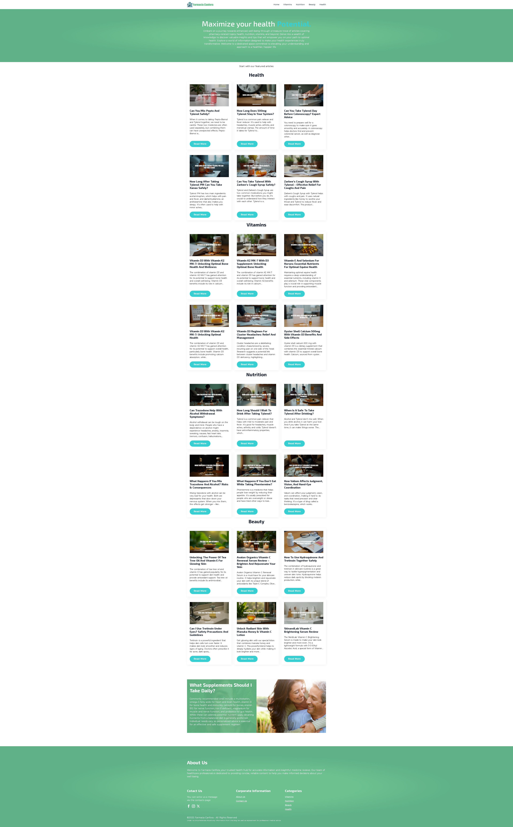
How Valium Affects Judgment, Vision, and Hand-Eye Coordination (303, 484)
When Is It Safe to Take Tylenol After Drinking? (299, 412)
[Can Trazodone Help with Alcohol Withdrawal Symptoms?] (209, 395)
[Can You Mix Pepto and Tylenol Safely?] (209, 95)
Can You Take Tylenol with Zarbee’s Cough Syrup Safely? (256, 183)
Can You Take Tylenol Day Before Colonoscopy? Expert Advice (302, 114)
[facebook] (188, 806)
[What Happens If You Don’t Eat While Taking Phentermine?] (256, 466)
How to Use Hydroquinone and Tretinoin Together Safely (303, 559)
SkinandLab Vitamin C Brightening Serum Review (301, 630)
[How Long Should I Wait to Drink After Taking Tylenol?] (256, 395)
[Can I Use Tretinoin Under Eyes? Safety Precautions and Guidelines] (209, 613)
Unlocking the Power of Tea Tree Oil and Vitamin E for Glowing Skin (208, 560)
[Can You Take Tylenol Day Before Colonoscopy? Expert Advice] (303, 95)
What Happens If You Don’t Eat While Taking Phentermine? (256, 482)
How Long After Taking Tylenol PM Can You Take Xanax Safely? (206, 184)
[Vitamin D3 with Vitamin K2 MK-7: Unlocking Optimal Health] (209, 316)
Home (276, 4)
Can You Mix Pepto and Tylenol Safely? (204, 112)
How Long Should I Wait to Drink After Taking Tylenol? (254, 412)
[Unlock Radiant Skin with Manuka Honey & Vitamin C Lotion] (256, 613)
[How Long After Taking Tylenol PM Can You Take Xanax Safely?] (209, 166)
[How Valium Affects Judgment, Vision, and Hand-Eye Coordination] (303, 466)
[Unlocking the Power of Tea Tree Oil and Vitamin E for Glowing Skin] (209, 542)
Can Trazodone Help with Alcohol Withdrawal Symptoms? (206, 413)
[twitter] (198, 806)
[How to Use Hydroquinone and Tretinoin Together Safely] (303, 542)
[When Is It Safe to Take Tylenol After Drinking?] (303, 395)
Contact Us (241, 801)
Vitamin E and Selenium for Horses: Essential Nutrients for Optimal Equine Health (301, 263)
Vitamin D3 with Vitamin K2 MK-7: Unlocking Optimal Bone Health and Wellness (209, 263)
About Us (240, 797)
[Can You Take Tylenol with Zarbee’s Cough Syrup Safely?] (256, 166)
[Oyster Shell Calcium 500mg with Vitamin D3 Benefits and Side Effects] (303, 316)
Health (322, 4)
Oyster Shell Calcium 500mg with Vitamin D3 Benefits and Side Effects (303, 334)
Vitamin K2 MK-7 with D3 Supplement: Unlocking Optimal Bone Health (253, 263)
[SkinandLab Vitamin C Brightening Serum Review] (303, 613)
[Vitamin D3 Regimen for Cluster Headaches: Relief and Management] (256, 316)
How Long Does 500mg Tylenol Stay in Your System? (255, 112)
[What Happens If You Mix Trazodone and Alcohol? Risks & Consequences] (209, 466)
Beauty (312, 4)
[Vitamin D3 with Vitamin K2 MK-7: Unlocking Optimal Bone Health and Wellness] (209, 245)
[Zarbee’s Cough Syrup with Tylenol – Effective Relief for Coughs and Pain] (303, 166)
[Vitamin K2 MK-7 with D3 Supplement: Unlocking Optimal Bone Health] (256, 245)
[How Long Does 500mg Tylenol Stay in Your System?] (256, 95)
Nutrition (300, 4)
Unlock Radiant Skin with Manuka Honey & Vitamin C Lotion (254, 631)
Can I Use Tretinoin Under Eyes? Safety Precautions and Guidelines (209, 631)
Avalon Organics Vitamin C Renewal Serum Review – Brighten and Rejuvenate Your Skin (256, 562)
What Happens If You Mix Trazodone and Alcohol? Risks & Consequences (209, 484)
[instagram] (193, 806)
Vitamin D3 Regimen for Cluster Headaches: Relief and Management (256, 334)
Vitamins (287, 4)
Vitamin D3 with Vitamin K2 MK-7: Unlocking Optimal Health (207, 334)
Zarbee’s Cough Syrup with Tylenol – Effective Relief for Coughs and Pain (302, 184)
